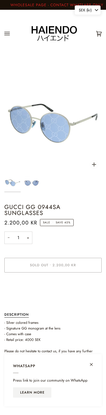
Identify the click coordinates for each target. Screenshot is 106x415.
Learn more (32, 392)
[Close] (94, 362)
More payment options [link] (21, 297)
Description (16, 314)
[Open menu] (12, 34)
